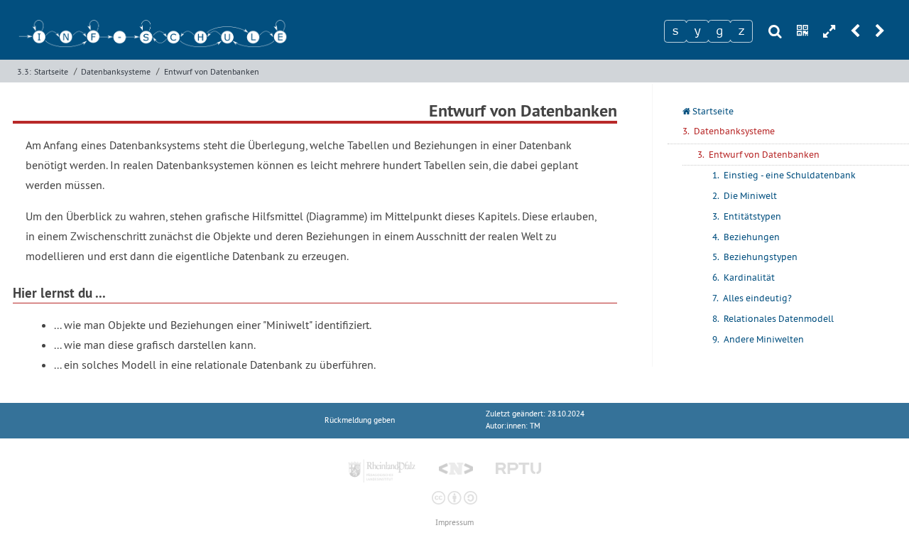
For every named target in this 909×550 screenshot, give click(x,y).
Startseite (51, 71)
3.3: (24, 71)
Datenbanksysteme (116, 71)
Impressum (454, 522)
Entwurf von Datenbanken (211, 71)
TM (535, 426)
